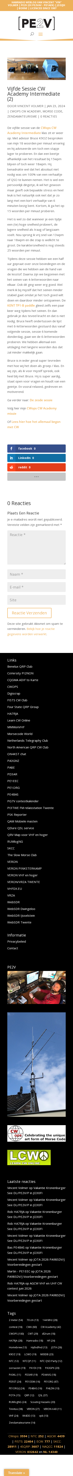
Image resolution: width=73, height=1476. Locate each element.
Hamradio (34, 1340)
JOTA (56, 1347)
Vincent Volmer (30, 106)
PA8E (11, 767)
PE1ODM (32, 1381)
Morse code (52, 111)
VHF (13, 1415)
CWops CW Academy (25, 111)
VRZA (11, 895)
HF (51, 1340)
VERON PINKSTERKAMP (24, 868)
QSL (42, 1395)
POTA (14, 1395)
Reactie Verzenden (29, 613)
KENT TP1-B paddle (21, 305)
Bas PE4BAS (16, 1247)
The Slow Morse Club (22, 855)
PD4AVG (49, 1374)
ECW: (43, 1441)
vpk (43, 1415)
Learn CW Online (18, 720)
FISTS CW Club (17, 700)
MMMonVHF (16, 727)
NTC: (37, 1436)
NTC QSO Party (51, 1361)
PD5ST (15, 1381)
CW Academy (51, 1327)
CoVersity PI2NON (20, 673)
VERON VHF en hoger (22, 875)
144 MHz (50, 1320)
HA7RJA (12, 713)
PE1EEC (12, 781)
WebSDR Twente (19, 922)
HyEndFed (39, 1347)
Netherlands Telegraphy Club (27, 740)
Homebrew (18, 1347)
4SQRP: (29, 1446)
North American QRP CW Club (27, 747)
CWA (31, 1327)
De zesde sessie (41, 400)
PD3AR (12, 774)
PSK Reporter (17, 814)
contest (15, 1327)
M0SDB (46, 1354)
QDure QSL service (20, 828)
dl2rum (48, 1333)
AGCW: (55, 1436)
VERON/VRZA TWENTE (23, 882)
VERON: (26, 1452)
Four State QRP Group (23, 707)
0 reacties (48, 116)
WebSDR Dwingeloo (21, 909)
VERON (12, 862)
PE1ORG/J (17, 1388)
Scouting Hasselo (42, 1402)
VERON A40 (52, 1409)
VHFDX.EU (14, 888)
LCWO (30, 1354)
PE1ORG (13, 788)
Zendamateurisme (22, 116)
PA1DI (35, 1368)
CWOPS (12, 687)
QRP (29, 1395)
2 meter (16, 1320)
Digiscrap (13, 693)
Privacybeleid (16, 941)
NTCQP (29, 1361)
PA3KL (15, 1374)
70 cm (33, 1320)
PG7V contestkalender (23, 801)
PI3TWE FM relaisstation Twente (30, 808)
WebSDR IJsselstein (21, 915)
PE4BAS (12, 794)
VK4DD (28, 1415)
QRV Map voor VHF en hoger (27, 835)
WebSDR (13, 902)
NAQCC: (52, 1446)
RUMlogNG (15, 841)
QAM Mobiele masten (22, 821)
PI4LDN (52, 1388)
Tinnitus (16, 1409)
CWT (33, 1333)
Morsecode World (19, 734)
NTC (14, 1361)
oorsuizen (17, 1368)
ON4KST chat (16, 754)
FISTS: (24, 1441)
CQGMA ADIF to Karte (22, 680)
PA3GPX (52, 1368)
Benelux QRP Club (19, 666)
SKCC (11, 848)
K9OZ (14, 1354)
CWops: (18, 1436)
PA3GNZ (13, 761)
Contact (12, 948)
